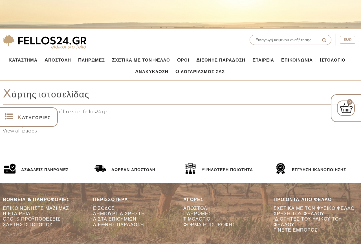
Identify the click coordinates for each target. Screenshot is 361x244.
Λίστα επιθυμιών (115, 219)
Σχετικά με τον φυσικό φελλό (314, 208)
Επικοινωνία (297, 60)
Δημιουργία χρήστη (119, 213)
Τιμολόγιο (196, 219)
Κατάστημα (23, 60)
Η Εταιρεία (16, 213)
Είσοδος (104, 208)
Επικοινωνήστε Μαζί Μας (36, 208)
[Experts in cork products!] (90, 42)
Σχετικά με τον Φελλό (141, 60)
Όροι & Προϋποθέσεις (31, 219)
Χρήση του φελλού (299, 213)
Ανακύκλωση (151, 71)
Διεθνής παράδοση (220, 60)
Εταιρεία (263, 60)
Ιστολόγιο (332, 60)
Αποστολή (58, 60)
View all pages (20, 131)
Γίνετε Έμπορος (296, 230)
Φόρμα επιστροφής (209, 224)
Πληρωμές (91, 60)
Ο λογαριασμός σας (200, 71)
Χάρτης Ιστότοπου (28, 224)
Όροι (183, 60)
